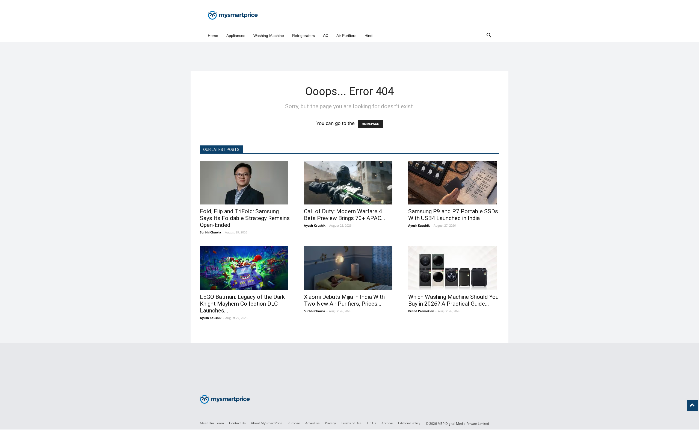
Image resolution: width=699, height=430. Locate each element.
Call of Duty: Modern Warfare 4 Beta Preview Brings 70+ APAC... (344, 214)
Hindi (369, 35)
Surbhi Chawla (210, 232)
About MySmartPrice (266, 423)
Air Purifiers (346, 35)
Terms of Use (351, 423)
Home (213, 35)
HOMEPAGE (370, 124)
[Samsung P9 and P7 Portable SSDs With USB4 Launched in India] (453, 182)
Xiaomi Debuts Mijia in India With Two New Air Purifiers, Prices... (344, 300)
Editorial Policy (409, 423)
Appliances (235, 35)
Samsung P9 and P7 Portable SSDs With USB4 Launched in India (453, 214)
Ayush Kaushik (314, 225)
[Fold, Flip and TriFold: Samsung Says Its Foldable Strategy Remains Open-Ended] (245, 182)
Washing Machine (268, 35)
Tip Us (371, 423)
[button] (488, 36)
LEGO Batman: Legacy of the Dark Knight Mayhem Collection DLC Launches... (242, 304)
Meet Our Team (212, 423)
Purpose (294, 423)
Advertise (312, 423)
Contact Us (237, 423)
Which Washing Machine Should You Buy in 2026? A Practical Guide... (453, 300)
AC (325, 35)
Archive (387, 423)
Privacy (330, 423)
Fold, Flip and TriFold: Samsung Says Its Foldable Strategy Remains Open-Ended (245, 218)
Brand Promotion (421, 311)
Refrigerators (303, 35)
